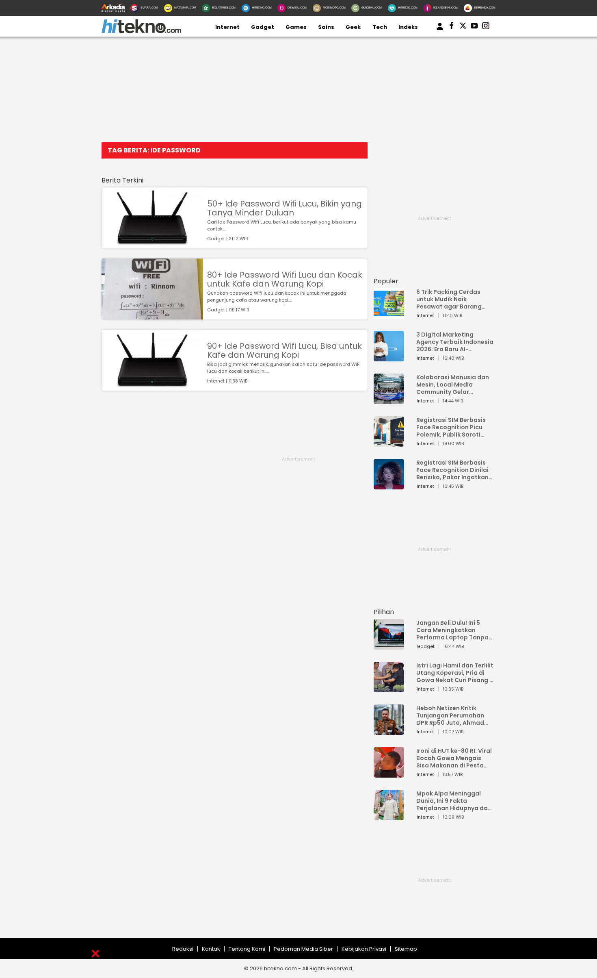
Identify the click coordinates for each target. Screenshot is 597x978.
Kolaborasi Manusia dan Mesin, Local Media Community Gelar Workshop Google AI (452, 385)
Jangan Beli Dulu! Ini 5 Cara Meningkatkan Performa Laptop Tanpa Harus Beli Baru (452, 630)
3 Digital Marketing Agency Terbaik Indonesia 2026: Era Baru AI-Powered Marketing (454, 342)
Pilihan (384, 612)
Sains (326, 27)
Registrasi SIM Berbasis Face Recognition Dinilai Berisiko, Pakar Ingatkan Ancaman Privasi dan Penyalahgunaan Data (452, 470)
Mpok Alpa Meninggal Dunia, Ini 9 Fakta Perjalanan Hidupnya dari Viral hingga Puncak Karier (454, 801)
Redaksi (182, 949)
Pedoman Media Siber (303, 949)
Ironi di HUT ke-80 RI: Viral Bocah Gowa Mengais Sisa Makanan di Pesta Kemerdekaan (454, 758)
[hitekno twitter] (463, 27)
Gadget (262, 27)
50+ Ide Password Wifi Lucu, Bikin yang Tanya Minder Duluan (284, 208)
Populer (386, 281)
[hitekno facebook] (451, 27)
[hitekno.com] (141, 31)
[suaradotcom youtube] (474, 27)
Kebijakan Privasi (364, 949)
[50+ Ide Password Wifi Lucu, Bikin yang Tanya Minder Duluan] (152, 244)
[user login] (440, 30)
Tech (379, 27)
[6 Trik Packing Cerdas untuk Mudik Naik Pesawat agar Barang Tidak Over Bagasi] (389, 315)
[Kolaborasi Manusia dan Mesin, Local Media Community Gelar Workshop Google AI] (389, 400)
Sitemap (406, 949)
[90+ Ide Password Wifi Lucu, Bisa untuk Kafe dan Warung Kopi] (152, 387)
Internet (227, 27)
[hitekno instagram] (485, 27)
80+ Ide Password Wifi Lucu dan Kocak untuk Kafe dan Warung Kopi (284, 279)
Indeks (408, 27)
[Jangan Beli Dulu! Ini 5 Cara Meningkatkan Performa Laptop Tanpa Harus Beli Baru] (389, 646)
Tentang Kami (247, 949)
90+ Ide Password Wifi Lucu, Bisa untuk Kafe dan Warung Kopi (284, 350)
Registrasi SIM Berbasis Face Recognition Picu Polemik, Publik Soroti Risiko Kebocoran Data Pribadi (451, 427)
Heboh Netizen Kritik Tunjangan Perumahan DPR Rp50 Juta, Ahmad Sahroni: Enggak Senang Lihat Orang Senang (452, 715)
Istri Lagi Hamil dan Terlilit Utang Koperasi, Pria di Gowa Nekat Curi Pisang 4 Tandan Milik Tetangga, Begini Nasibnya (454, 673)
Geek (353, 27)
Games (296, 27)
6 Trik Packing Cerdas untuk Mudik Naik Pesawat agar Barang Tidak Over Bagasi (449, 299)
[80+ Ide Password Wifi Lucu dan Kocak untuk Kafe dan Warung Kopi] (152, 316)
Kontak (211, 949)
